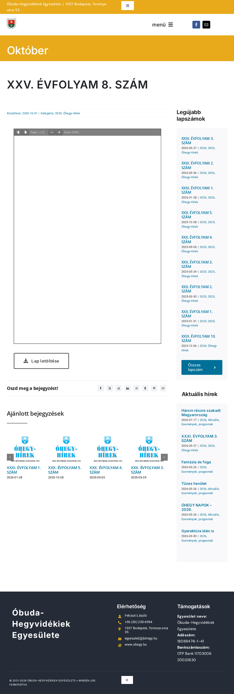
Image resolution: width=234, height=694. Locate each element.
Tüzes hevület (194, 483)
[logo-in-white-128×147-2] (11, 20)
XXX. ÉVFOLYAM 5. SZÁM (64, 470)
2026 (203, 148)
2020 (58, 113)
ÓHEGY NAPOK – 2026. (196, 507)
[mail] (206, 25)
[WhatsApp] (136, 388)
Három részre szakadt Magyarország (201, 412)
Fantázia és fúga (196, 462)
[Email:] (163, 388)
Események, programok (197, 424)
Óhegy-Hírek (71, 113)
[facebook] (196, 25)
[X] (109, 388)
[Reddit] (118, 388)
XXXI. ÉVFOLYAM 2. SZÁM (197, 165)
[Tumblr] (145, 388)
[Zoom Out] (51, 132)
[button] (10, 457)
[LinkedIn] (127, 388)
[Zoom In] (59, 132)
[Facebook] (100, 388)
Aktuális (213, 420)
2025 (203, 222)
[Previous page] (18, 132)
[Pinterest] (154, 388)
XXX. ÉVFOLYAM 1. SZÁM (197, 313)
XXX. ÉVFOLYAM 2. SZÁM (197, 289)
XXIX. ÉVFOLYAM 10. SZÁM (198, 338)
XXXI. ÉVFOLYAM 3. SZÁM (197, 140)
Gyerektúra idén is (197, 531)
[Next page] (25, 132)
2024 (203, 345)
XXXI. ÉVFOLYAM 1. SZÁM (24, 470)
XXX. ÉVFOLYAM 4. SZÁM (106, 470)
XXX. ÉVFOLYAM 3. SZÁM (147, 470)
